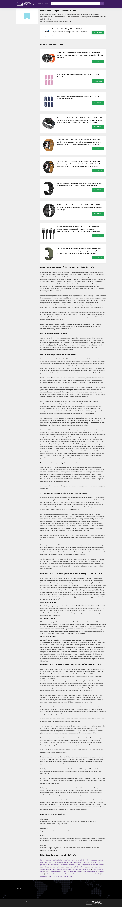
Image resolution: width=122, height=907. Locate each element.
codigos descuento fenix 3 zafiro (70, 865)
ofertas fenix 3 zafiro (64, 869)
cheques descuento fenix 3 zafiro (89, 874)
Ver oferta (98, 32)
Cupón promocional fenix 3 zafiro (55, 872)
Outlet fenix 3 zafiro (88, 872)
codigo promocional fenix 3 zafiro (83, 862)
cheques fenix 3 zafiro (68, 860)
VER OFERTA (98, 61)
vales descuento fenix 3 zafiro (81, 869)
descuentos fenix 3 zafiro (48, 869)
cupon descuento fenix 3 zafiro (50, 867)
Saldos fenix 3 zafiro (51, 874)
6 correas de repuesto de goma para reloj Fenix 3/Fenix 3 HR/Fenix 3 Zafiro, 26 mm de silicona (79, 75)
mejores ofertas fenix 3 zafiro (68, 874)
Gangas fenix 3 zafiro (74, 872)
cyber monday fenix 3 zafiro (63, 876)
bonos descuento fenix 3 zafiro (50, 860)
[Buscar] (102, 3)
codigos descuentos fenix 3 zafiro (92, 865)
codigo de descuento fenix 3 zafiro (60, 862)
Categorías (40, 3)
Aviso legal (20, 889)
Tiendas (46, 3)
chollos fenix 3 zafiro (82, 860)
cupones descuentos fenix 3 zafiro (72, 867)
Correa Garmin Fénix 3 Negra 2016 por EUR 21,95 (67, 29)
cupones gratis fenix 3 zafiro (93, 867)
